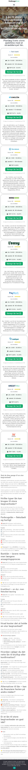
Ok (14, 767)
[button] (14, 5)
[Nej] (25, 764)
